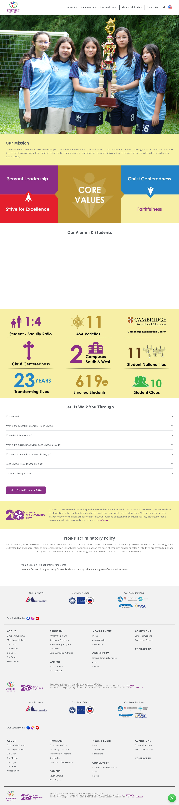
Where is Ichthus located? (19, 435)
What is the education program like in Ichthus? (30, 425)
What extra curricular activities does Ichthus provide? (33, 444)
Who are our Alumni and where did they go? (28, 454)
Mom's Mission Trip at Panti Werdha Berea (43, 564)
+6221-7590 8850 (127, 685)
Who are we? (12, 416)
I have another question (18, 473)
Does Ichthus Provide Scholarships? (24, 463)
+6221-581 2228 (136, 687)
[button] (3, 74)
